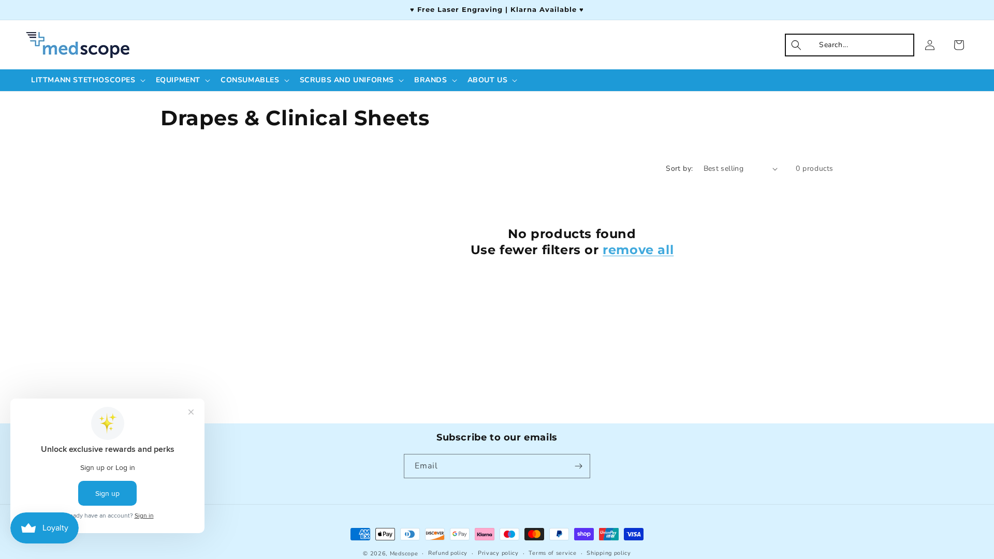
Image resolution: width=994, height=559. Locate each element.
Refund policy (447, 553)
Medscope (404, 553)
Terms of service (552, 553)
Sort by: (679, 168)
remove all (638, 249)
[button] (87, 80)
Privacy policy (498, 553)
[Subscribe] (578, 466)
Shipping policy (609, 553)
